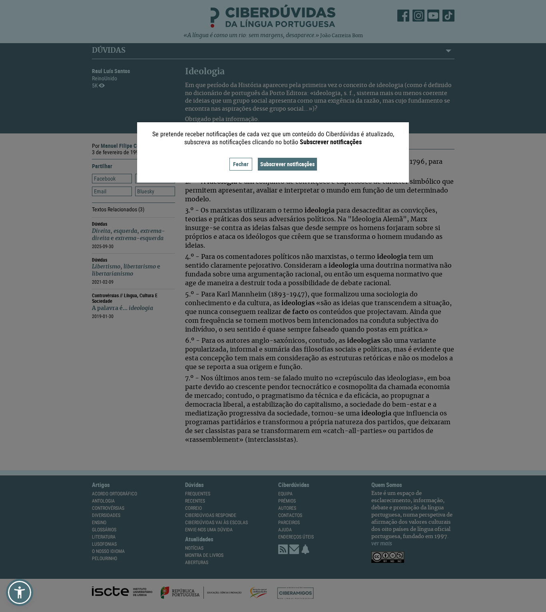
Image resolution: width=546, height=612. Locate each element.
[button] (19, 592)
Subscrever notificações (287, 164)
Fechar (241, 164)
